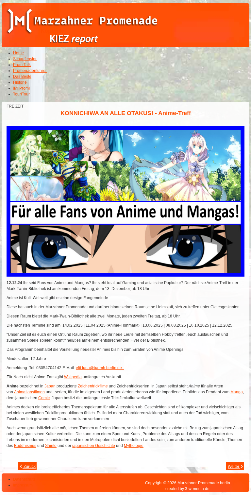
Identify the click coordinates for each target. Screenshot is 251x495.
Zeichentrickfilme (93, 386)
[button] (228, 472)
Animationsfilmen (29, 392)
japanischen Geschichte (93, 445)
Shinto (51, 445)
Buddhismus (25, 445)
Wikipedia (73, 377)
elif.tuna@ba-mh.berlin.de (100, 368)
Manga (236, 392)
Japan (50, 386)
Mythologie (133, 445)
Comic (44, 398)
